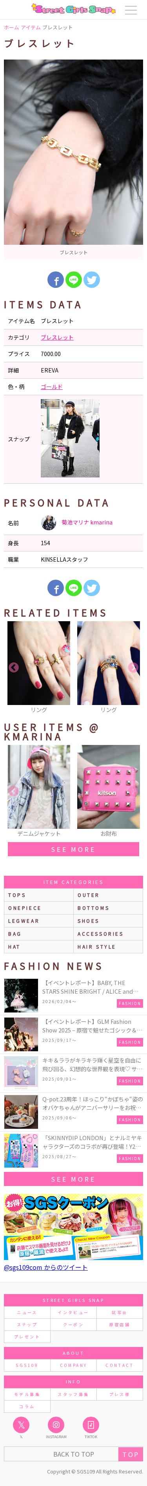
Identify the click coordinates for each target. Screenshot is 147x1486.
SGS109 (27, 1365)
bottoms (93, 907)
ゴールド (52, 386)
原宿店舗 (119, 1324)
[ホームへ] (73, 8)
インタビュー (73, 1312)
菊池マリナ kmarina (86, 522)
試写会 (119, 1312)
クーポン (73, 1324)
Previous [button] (14, 668)
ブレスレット (57, 337)
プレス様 (119, 1394)
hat (14, 946)
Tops (17, 894)
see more (73, 849)
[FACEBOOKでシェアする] (55, 279)
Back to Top (73, 1454)
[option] (73, 160)
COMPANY (73, 1365)
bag (15, 933)
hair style (97, 946)
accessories (101, 933)
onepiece (25, 907)
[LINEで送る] (73, 279)
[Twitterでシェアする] (91, 279)
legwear (24, 920)
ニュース (27, 1312)
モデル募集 (27, 1394)
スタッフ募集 (73, 1394)
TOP (130, 1454)
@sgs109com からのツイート (46, 1267)
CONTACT (119, 1365)
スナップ (27, 1324)
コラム (27, 1406)
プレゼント (27, 1337)
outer (89, 894)
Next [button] (133, 668)
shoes (89, 920)
